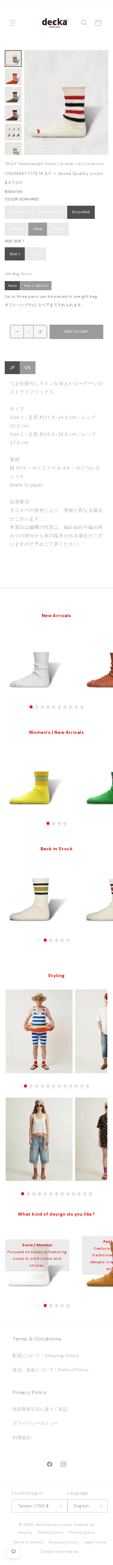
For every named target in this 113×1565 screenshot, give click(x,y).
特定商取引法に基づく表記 (40, 1409)
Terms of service (28, 1542)
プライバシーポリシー (35, 1423)
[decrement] (17, 331)
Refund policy (50, 1532)
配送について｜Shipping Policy (46, 1355)
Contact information (59, 1551)
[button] (12, 23)
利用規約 (22, 1437)
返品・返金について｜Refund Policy (51, 1369)
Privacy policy (82, 1532)
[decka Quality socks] (54, 22)
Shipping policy (63, 1542)
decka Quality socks (54, 1524)
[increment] (40, 331)
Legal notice (94, 1542)
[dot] (31, 706)
